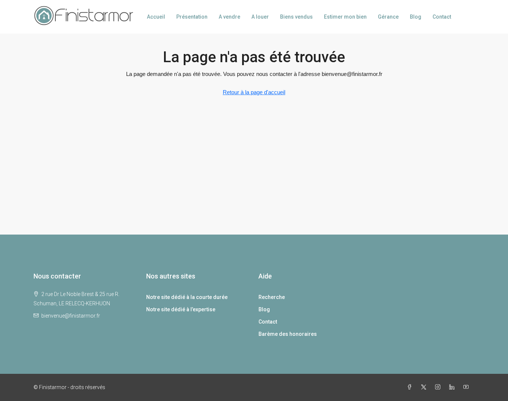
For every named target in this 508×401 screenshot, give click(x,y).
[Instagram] (439, 387)
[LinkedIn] (453, 387)
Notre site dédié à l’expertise (180, 309)
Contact (442, 17)
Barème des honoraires (287, 334)
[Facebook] (411, 387)
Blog (415, 17)
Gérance (388, 17)
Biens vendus (296, 17)
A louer (260, 17)
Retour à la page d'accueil (254, 92)
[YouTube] (467, 387)
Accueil (156, 17)
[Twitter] (425, 387)
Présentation (192, 17)
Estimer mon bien (345, 17)
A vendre (229, 17)
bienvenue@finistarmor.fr (70, 316)
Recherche (271, 297)
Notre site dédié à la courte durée (187, 297)
